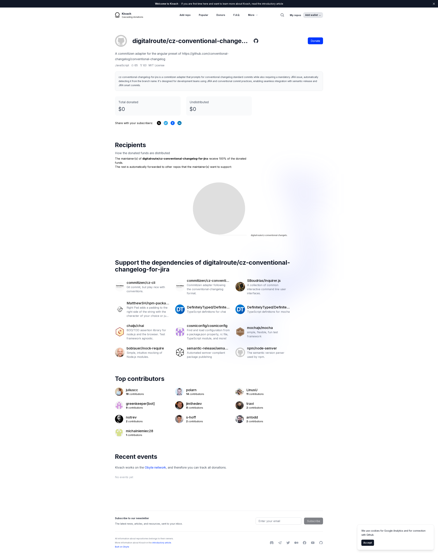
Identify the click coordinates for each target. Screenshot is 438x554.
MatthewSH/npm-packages (147, 303)
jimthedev (194, 404)
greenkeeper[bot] (140, 404)
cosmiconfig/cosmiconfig (207, 326)
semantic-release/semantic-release (208, 348)
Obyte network (155, 467)
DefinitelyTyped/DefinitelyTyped (208, 307)
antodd (252, 417)
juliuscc (132, 390)
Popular (203, 14)
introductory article (161, 542)
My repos (295, 15)
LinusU (251, 390)
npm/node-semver (262, 348)
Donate (315, 41)
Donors (220, 14)
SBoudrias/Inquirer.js (264, 281)
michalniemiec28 (139, 431)
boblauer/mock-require (145, 348)
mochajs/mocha (260, 328)
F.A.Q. (236, 14)
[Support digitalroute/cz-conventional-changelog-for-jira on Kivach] (173, 123)
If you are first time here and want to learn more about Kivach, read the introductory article (219, 3)
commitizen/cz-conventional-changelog (207, 281)
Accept (367, 542)
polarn (191, 390)
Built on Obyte (122, 546)
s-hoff (191, 417)
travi (250, 404)
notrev (131, 417)
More (251, 14)
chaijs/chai (135, 326)
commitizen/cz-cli (141, 283)
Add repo (185, 14)
